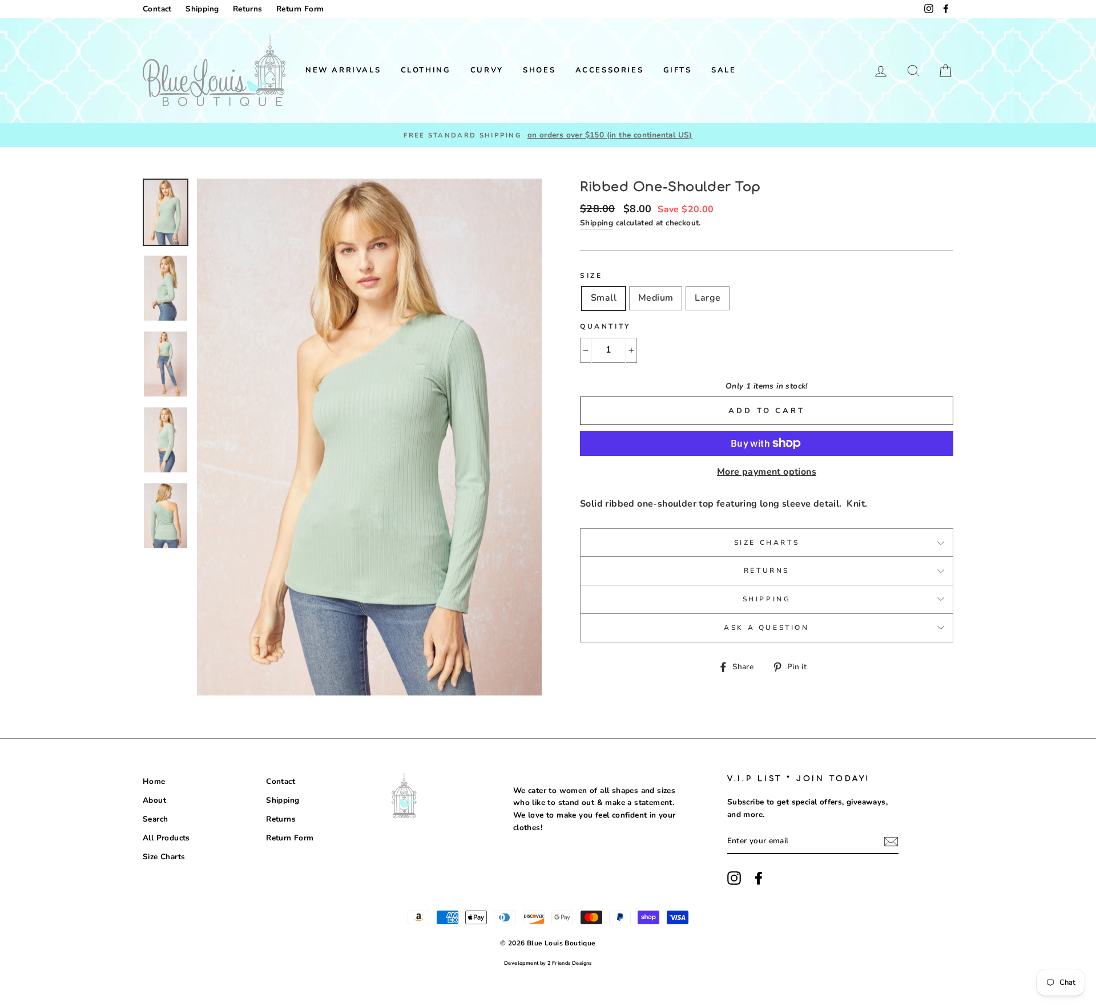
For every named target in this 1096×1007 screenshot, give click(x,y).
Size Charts (767, 542)
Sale (723, 70)
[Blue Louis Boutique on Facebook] (758, 878)
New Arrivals (343, 70)
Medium (655, 298)
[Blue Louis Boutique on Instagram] (734, 878)
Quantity (605, 326)
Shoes (539, 70)
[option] (548, 135)
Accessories (609, 70)
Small (603, 298)
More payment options (766, 472)
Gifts (677, 70)
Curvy (486, 70)
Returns (248, 8)
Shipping (202, 8)
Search (155, 819)
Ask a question (766, 627)
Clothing (426, 70)
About (154, 800)
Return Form (300, 8)
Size (591, 275)
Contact (157, 8)
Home (154, 781)
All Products (166, 837)
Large (707, 298)
